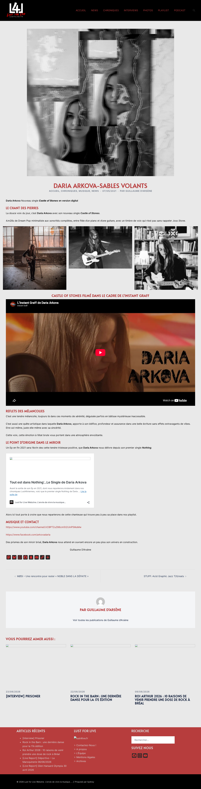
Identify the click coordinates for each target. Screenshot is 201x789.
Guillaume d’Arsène (139, 191)
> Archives (80, 761)
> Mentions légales (84, 757)
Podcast (179, 10)
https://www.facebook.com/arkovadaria (28, 534)
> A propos (80, 749)
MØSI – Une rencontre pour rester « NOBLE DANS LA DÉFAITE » (53, 576)
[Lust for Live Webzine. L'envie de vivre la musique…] (16, 10)
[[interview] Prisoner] (36, 665)
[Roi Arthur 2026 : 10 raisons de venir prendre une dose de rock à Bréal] (165, 665)
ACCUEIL (54, 191)
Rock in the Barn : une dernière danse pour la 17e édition (95, 698)
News (94, 10)
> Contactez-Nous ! (85, 745)
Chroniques (111, 10)
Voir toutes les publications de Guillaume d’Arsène (100, 620)
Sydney (90, 782)
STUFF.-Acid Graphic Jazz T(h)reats (164, 576)
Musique (84, 191)
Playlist (163, 10)
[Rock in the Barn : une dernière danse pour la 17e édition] (100, 665)
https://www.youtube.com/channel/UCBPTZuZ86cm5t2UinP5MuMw (43, 527)
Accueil (81, 10)
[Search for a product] (194, 10)
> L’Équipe (80, 753)
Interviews (131, 10)
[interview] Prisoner (23, 696)
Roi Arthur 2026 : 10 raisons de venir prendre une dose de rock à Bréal (162, 699)
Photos (148, 10)
